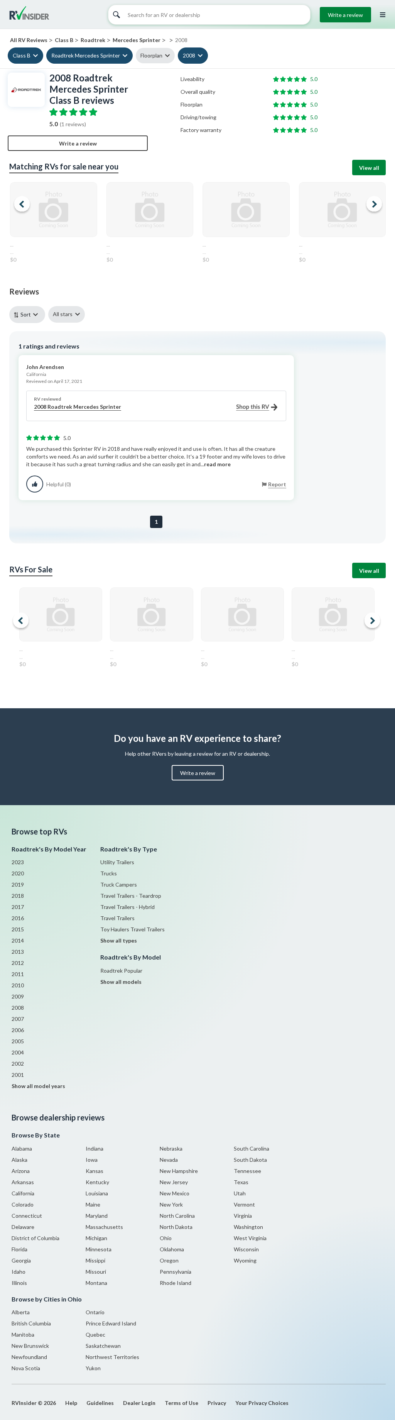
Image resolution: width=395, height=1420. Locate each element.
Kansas (94, 1171)
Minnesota (98, 1249)
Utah (240, 1193)
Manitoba (23, 1334)
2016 (18, 918)
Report (277, 484)
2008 (189, 55)
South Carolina (251, 1148)
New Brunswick (30, 1345)
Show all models (121, 981)
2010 (18, 985)
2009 (18, 996)
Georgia (21, 1260)
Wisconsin (246, 1249)
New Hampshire (179, 1171)
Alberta (21, 1312)
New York (171, 1204)
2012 (18, 963)
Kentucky (97, 1182)
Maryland (97, 1215)
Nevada (169, 1159)
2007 (18, 1018)
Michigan (96, 1238)
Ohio (166, 1238)
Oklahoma (172, 1249)
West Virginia (250, 1238)
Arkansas (23, 1182)
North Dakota (176, 1227)
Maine (93, 1204)
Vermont (244, 1204)
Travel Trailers (117, 918)
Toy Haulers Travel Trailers (132, 929)
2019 (18, 884)
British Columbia (31, 1323)
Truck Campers (118, 884)
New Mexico (174, 1193)
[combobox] (28, 314)
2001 (18, 1074)
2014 (18, 940)
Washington (248, 1227)
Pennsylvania (175, 1271)
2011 (18, 974)
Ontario (95, 1312)
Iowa (92, 1159)
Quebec (95, 1334)
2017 (18, 907)
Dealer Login (139, 1403)
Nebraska (171, 1148)
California (23, 1193)
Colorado (23, 1204)
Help (71, 1403)
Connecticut (27, 1215)
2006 (18, 1030)
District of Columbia (35, 1238)
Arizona (21, 1171)
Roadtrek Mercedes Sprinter (85, 55)
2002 (18, 1063)
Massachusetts (104, 1227)
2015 (18, 929)
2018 (18, 895)
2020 (18, 873)
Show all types (118, 940)
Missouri (96, 1271)
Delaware (23, 1227)
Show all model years (38, 1086)
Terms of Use (181, 1403)
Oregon (169, 1260)
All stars (63, 314)
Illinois (19, 1283)
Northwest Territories (112, 1357)
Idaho (18, 1271)
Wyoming (245, 1260)
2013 (18, 951)
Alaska (19, 1159)
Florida (19, 1249)
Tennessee (247, 1171)
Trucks (108, 873)
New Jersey (174, 1182)
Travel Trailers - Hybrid (127, 907)
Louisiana (97, 1193)
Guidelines (100, 1403)
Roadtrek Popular (121, 970)
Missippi (95, 1260)
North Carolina (177, 1215)
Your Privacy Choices (262, 1403)
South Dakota (250, 1159)
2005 (18, 1041)
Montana (96, 1283)
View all (369, 167)
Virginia (243, 1215)
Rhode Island (175, 1283)
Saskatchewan (103, 1345)
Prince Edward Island (111, 1323)
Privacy (217, 1403)
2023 (18, 862)
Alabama (22, 1148)
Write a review (345, 15)
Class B (21, 55)
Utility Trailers (117, 862)
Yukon (93, 1368)
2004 (18, 1052)
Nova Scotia (26, 1368)
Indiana (94, 1148)
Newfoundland (29, 1357)
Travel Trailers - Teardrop (130, 895)
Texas (241, 1182)
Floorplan (151, 55)
